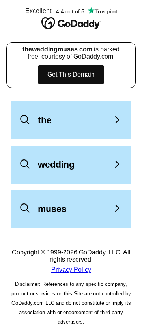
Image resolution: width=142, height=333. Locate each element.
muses (52, 209)
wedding (56, 164)
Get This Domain (71, 74)
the (45, 120)
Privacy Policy (71, 269)
